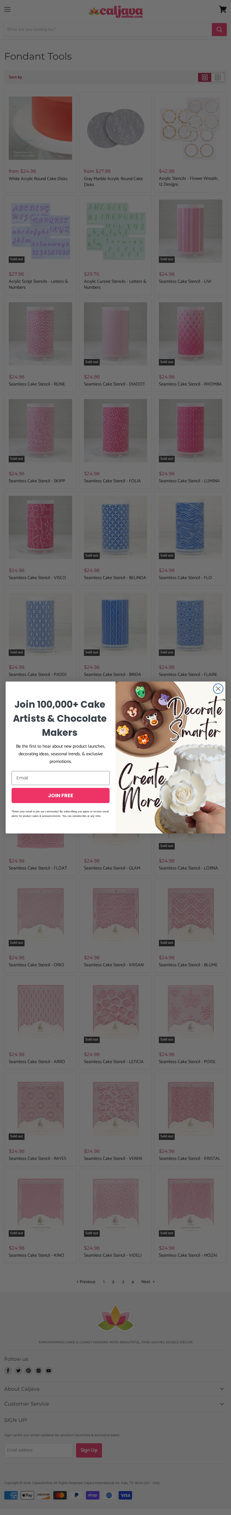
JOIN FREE (60, 795)
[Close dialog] (218, 689)
